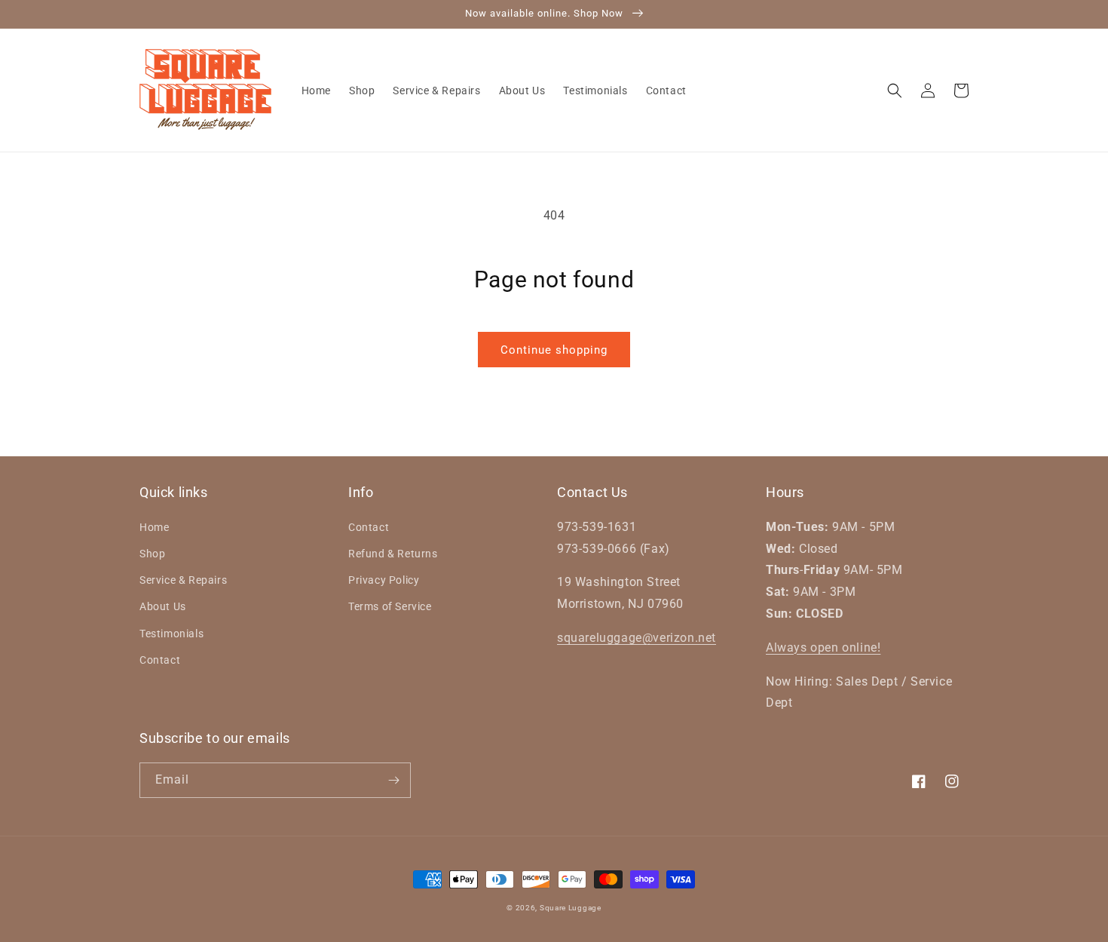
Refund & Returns (393, 554)
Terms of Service (390, 606)
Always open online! (823, 647)
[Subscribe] (393, 780)
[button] (894, 90)
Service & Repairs (183, 580)
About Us (162, 606)
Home (154, 527)
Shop (152, 554)
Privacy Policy (383, 580)
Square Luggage (570, 908)
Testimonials (171, 633)
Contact (159, 660)
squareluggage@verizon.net (636, 638)
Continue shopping (554, 350)
